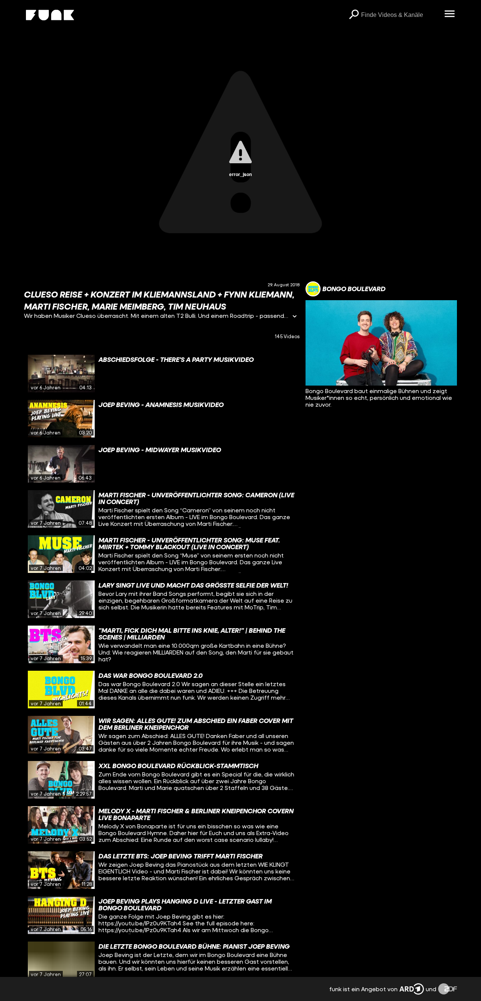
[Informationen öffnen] (294, 317)
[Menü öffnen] (449, 14)
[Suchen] (353, 15)
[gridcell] (162, 373)
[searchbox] (400, 15)
